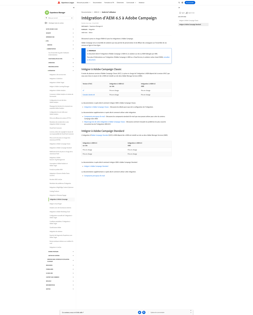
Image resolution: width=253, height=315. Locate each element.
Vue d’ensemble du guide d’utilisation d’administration (58, 54)
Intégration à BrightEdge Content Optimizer (61, 187)
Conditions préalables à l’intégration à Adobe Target (60, 222)
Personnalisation (53, 66)
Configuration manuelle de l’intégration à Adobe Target (61, 216)
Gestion (48, 289)
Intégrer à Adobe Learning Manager (59, 86)
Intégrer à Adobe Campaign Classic (188, 20)
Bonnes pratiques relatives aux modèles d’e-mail (62, 242)
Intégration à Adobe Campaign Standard (61, 148)
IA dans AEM (49, 273)
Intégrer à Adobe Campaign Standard (96, 166)
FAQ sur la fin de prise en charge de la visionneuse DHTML (60, 139)
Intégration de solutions (56, 231)
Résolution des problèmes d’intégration (60, 183)
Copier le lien (191, 13)
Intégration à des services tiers (58, 74)
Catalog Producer (54, 191)
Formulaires (49, 269)
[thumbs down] (143, 312)
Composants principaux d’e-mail (94, 116)
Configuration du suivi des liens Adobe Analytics (58, 101)
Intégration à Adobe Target (57, 82)
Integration (92, 29)
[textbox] (59, 18)
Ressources (49, 265)
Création (49, 45)
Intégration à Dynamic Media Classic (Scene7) (60, 174)
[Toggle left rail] (74, 8)
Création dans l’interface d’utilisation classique (58, 260)
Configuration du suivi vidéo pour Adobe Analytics (58, 113)
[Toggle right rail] (179, 8)
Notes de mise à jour (52, 29)
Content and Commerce (52, 277)
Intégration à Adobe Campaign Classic (96, 107)
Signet (183, 13)
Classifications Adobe (55, 227)
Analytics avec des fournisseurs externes (60, 208)
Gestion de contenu (53, 255)
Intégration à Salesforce (56, 78)
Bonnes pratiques (53, 251)
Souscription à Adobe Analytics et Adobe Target (59, 164)
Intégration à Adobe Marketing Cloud (60, 212)
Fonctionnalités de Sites (55, 58)
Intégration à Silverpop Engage (58, 195)
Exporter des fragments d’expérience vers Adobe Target (61, 236)
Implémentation (50, 285)
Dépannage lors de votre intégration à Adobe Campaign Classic (104, 122)
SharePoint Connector (56, 128)
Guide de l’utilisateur (109, 12)
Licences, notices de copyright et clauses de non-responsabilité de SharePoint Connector (62, 133)
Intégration (51, 70)
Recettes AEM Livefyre (56, 179)
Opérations (51, 62)
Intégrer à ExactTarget (56, 204)
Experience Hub (50, 37)
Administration (51, 49)
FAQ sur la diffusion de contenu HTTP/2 (60, 118)
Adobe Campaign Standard (100, 135)
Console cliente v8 (89, 95)
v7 (83, 90)
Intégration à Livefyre (55, 247)
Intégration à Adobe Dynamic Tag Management (57, 159)
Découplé (48, 281)
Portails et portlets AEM (56, 169)
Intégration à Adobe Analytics (58, 90)
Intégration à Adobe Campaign (59, 199)
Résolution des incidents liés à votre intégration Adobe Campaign (59, 123)
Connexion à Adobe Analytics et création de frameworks (61, 95)
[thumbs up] (139, 312)
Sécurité (48, 33)
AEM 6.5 (96, 12)
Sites (47, 41)
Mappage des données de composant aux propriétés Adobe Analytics (61, 107)
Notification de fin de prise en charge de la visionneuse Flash (61, 153)
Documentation (86, 12)
